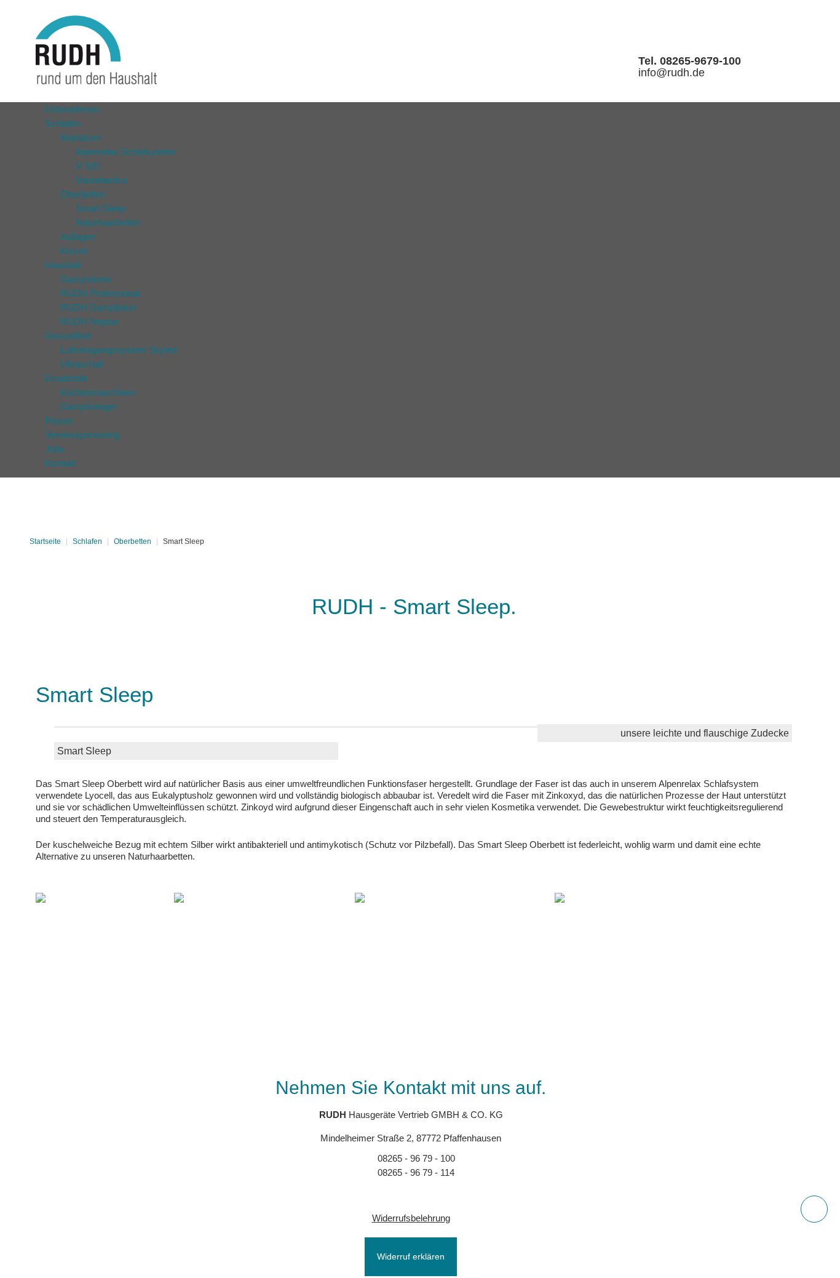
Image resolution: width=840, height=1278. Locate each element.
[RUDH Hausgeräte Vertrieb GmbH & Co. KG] (96, 49)
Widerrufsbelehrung (411, 1218)
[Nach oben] (814, 1209)
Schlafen (87, 541)
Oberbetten (132, 541)
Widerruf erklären (411, 1256)
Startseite (45, 541)
